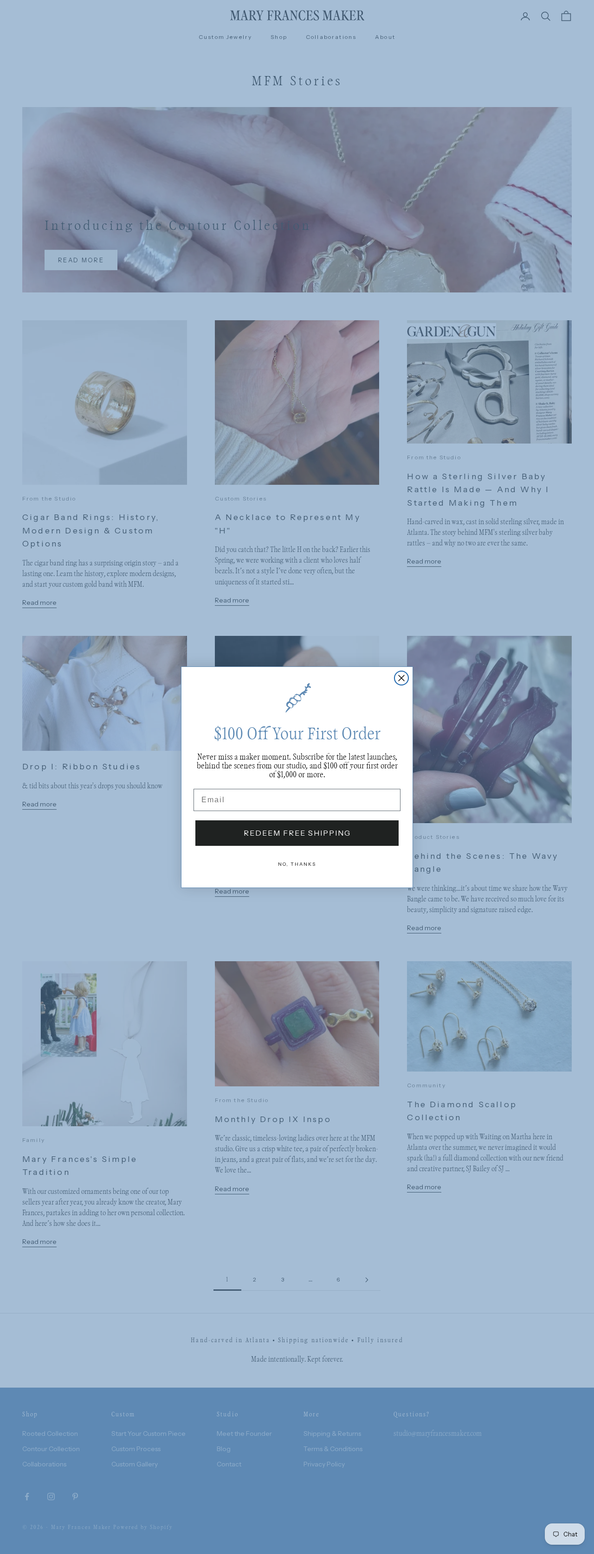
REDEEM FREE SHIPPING (297, 832)
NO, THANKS (297, 864)
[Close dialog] (401, 678)
